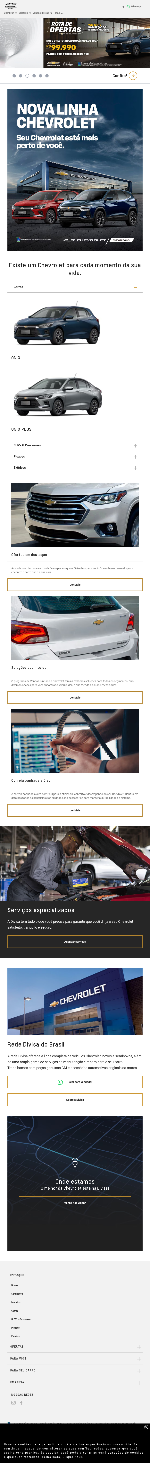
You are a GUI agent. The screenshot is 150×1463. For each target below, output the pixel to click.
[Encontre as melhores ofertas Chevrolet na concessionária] (74, 170)
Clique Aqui (72, 1457)
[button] (74, 287)
